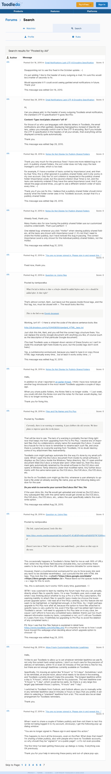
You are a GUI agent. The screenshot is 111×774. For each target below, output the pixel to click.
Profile (31, 37)
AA (8, 62)
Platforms (92, 11)
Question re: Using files (56, 275)
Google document (51, 313)
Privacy (31, 773)
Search (78, 28)
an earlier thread (63, 382)
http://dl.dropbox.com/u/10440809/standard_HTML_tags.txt (54, 327)
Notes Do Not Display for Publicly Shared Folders (68, 154)
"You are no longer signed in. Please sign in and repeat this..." (73, 255)
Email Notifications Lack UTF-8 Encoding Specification (69, 62)
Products (18, 11)
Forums (11, 20)
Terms (40, 773)
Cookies (49, 773)
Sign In (101, 4)
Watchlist (30, 28)
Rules (78, 37)
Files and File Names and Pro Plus (61, 411)
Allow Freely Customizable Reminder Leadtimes (67, 647)
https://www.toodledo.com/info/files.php (44, 627)
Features (55, 11)
